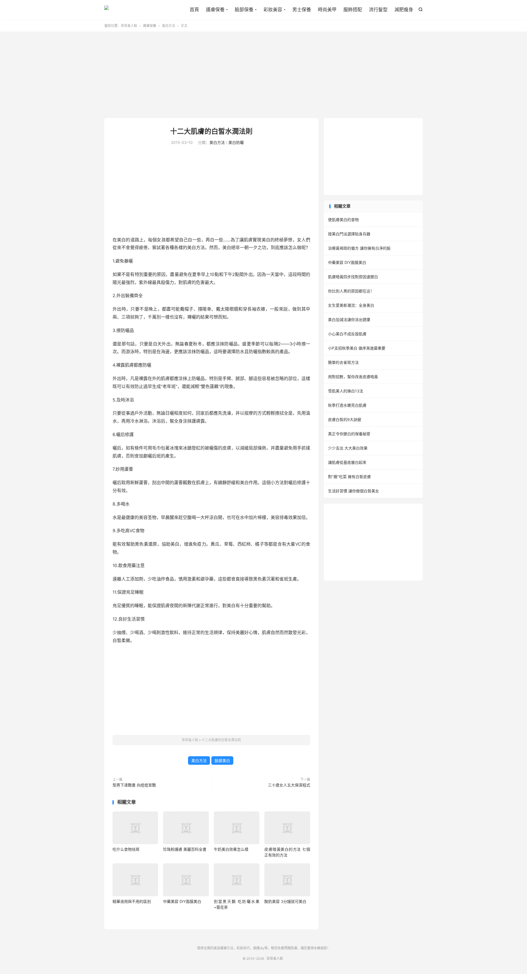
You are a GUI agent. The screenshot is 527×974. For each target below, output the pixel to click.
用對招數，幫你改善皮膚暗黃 (353, 376)
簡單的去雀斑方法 (343, 362)
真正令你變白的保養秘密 (349, 433)
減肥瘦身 (403, 9)
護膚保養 (215, 9)
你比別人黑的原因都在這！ (351, 291)
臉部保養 (244, 9)
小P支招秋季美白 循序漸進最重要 (356, 348)
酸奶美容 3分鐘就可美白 (285, 901)
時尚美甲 (327, 9)
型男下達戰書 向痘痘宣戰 (134, 785)
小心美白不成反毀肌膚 (347, 333)
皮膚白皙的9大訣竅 (344, 419)
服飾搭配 (352, 9)
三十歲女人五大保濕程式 (289, 785)
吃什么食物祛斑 (126, 849)
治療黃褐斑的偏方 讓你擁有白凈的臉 (359, 248)
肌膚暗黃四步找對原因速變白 (353, 276)
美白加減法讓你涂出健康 (349, 319)
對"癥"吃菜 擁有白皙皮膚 (349, 476)
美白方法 (168, 26)
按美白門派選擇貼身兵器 (349, 233)
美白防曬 (236, 142)
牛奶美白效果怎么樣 (231, 849)
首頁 (194, 9)
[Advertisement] (263, 75)
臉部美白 (222, 760)
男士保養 (301, 9)
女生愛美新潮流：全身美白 (351, 305)
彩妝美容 (273, 9)
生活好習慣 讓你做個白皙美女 (353, 491)
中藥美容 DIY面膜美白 (182, 901)
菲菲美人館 (106, 9)
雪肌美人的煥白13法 (345, 391)
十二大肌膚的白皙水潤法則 (211, 131)
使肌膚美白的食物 (343, 219)
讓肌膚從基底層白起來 (347, 462)
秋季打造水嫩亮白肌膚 (347, 405)
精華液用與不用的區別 (132, 901)
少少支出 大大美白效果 (348, 448)
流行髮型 (378, 9)
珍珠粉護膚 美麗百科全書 (184, 849)
